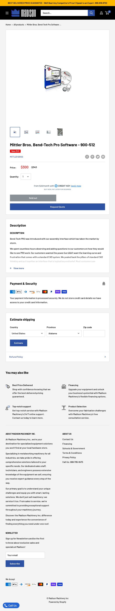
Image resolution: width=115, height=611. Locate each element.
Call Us (12, 605)
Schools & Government (73, 448)
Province (51, 327)
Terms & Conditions (72, 452)
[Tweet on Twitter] (98, 156)
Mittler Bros (16, 157)
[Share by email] (103, 156)
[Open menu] (7, 13)
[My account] (101, 12)
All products (19, 24)
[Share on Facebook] (87, 156)
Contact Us (67, 439)
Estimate (18, 343)
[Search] (91, 13)
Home (8, 24)
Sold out (33, 198)
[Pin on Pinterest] (92, 156)
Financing (67, 443)
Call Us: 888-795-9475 (72, 462)
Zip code (87, 327)
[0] (107, 13)
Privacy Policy (69, 457)
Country (14, 327)
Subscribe (15, 563)
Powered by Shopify (57, 602)
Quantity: (14, 176)
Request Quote (57, 206)
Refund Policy (16, 356)
